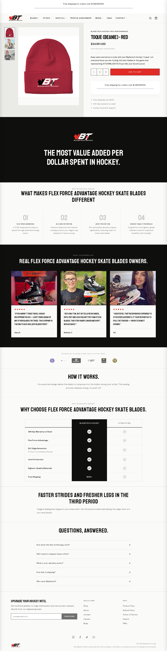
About (86, 610)
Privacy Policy (129, 606)
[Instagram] (73, 637)
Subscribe (69, 616)
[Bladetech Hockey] (15, 18)
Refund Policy (129, 610)
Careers (87, 619)
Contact (87, 614)
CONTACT (120, 18)
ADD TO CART (135, 72)
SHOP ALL (60, 18)
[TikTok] (87, 637)
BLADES (34, 18)
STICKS (46, 18)
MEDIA (98, 18)
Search (126, 619)
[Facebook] (80, 637)
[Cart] (156, 18)
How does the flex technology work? (53, 545)
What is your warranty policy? (50, 563)
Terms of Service (130, 614)
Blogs (86, 623)
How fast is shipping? (46, 572)
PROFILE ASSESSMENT (81, 18)
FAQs (109, 18)
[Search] (150, 18)
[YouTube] (93, 637)
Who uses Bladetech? (46, 581)
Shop (86, 606)
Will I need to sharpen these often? (53, 554)
